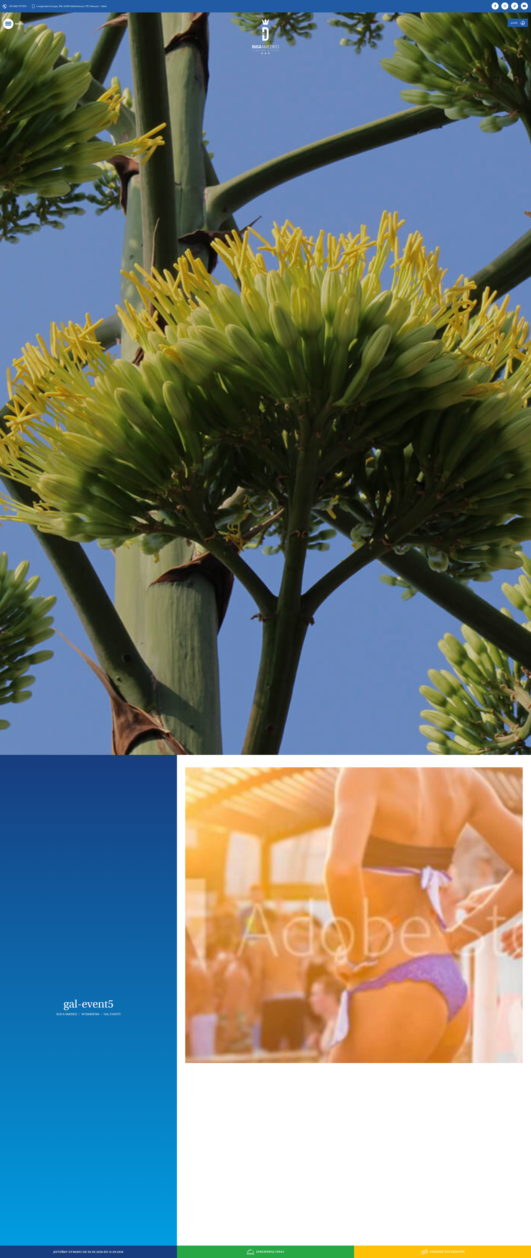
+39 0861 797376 (18, 6)
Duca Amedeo (66, 1014)
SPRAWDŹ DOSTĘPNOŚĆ (447, 1251)
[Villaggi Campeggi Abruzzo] (265, 36)
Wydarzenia (90, 1014)
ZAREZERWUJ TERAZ (270, 1251)
